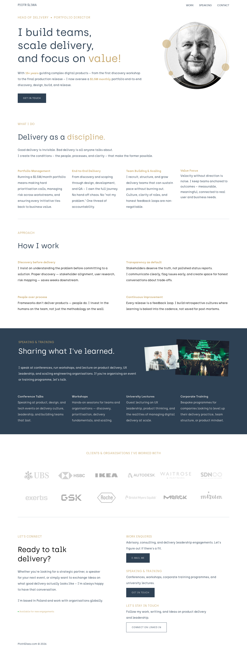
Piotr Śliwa (27, 5)
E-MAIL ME (138, 558)
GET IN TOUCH (32, 98)
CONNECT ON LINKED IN (146, 627)
